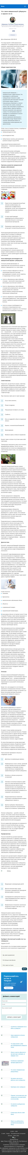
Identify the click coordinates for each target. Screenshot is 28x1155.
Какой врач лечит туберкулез (18, 1086)
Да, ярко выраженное (9, 955)
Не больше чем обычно (9, 960)
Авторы (8, 1133)
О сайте (3, 1133)
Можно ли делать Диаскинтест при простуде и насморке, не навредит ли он (18, 1054)
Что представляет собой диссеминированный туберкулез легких (19, 1045)
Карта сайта (16, 1135)
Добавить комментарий (14, 1017)
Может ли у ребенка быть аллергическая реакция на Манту (17, 1122)
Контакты (10, 1135)
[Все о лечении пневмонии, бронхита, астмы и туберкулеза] (7, 2)
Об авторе (13, 35)
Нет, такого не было (8, 965)
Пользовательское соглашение (18, 1133)
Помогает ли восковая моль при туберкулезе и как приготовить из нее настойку (19, 1097)
